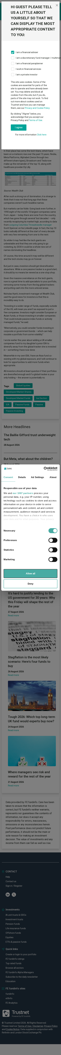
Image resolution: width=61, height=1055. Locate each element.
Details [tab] (22, 477)
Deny (30, 583)
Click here (41, 134)
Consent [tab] (8, 477)
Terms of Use (35, 120)
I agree (19, 127)
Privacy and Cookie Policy (37, 108)
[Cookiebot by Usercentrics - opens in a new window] (43, 469)
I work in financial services (28, 69)
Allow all (30, 573)
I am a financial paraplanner (29, 63)
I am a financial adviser (27, 52)
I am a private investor (27, 74)
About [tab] (53, 477)
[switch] (52, 540)
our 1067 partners (23, 493)
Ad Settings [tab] (37, 477)
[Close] (56, 5)
